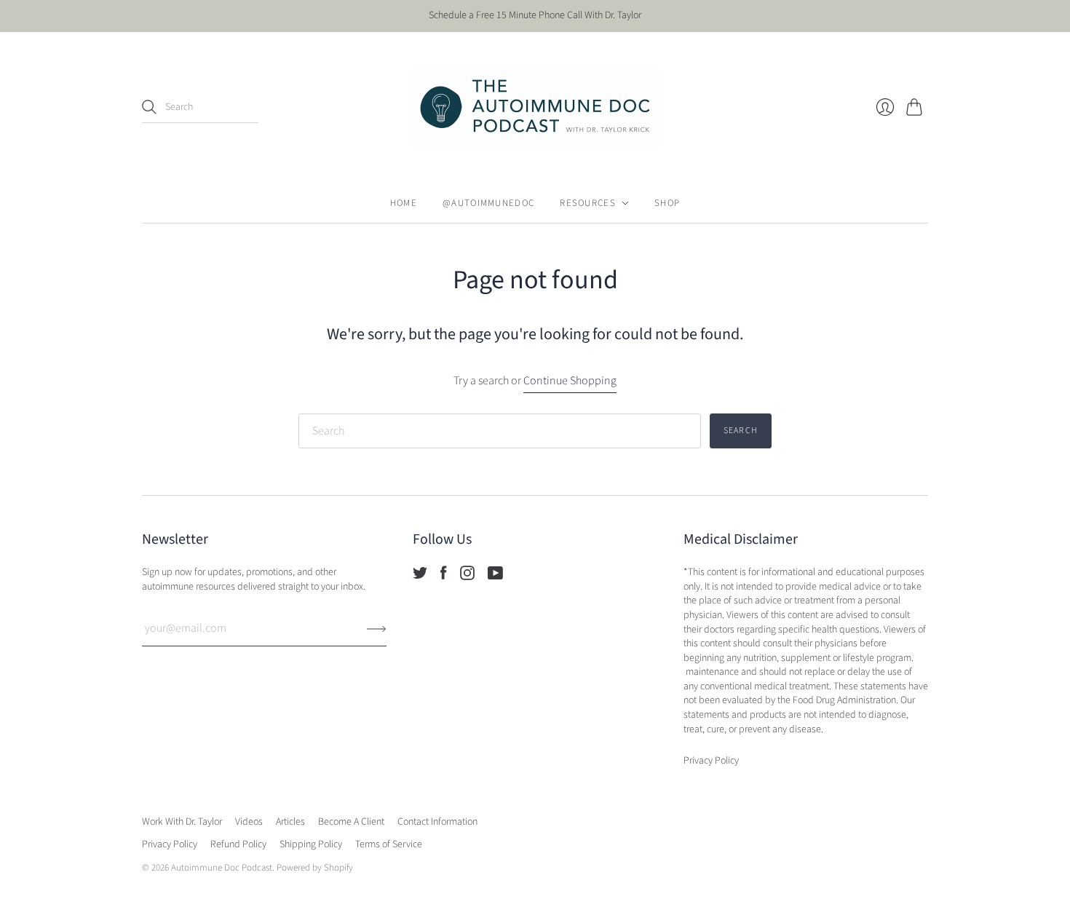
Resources (588, 203)
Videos (249, 822)
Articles (290, 822)
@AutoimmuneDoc (488, 203)
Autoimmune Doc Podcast (221, 867)
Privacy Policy (169, 844)
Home (403, 203)
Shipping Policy (311, 844)
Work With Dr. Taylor (182, 822)
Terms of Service (388, 844)
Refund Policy (238, 844)
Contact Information (437, 822)
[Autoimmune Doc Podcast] (535, 107)
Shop (667, 203)
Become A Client (351, 822)
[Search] (149, 107)
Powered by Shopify (315, 867)
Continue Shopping (570, 381)
